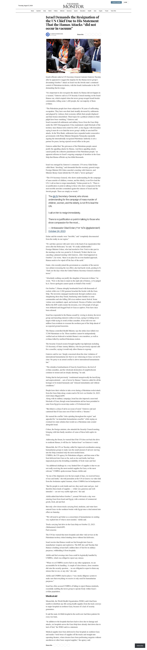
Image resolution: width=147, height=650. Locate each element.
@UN (55, 196)
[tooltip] (86, 34)
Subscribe (140, 646)
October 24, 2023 (57, 231)
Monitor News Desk (57, 33)
